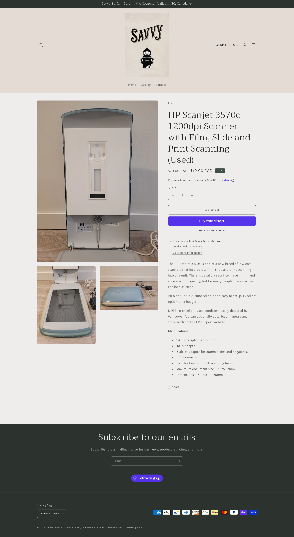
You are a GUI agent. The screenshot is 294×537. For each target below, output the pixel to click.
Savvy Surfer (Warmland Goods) (64, 528)
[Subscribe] (178, 461)
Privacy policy (134, 528)
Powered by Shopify (93, 528)
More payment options (212, 230)
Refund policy (115, 528)
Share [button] (176, 387)
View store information (187, 252)
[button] (41, 45)
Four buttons (185, 363)
